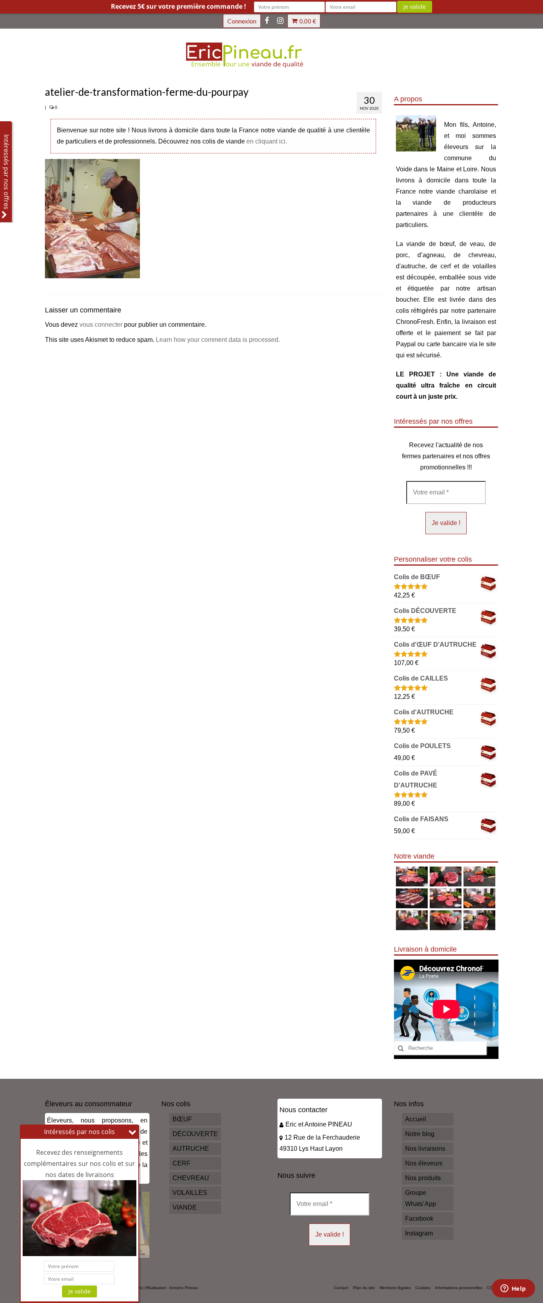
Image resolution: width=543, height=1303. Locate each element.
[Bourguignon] (445, 920)
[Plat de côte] (478, 898)
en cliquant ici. (266, 141)
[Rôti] (478, 920)
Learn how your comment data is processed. (218, 339)
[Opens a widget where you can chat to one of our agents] (513, 1289)
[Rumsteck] (411, 920)
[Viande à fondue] (478, 876)
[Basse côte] (411, 876)
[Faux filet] (411, 898)
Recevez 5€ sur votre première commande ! (178, 6)
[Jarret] (445, 876)
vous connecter (101, 324)
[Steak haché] (445, 898)
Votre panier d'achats (307, 21)
